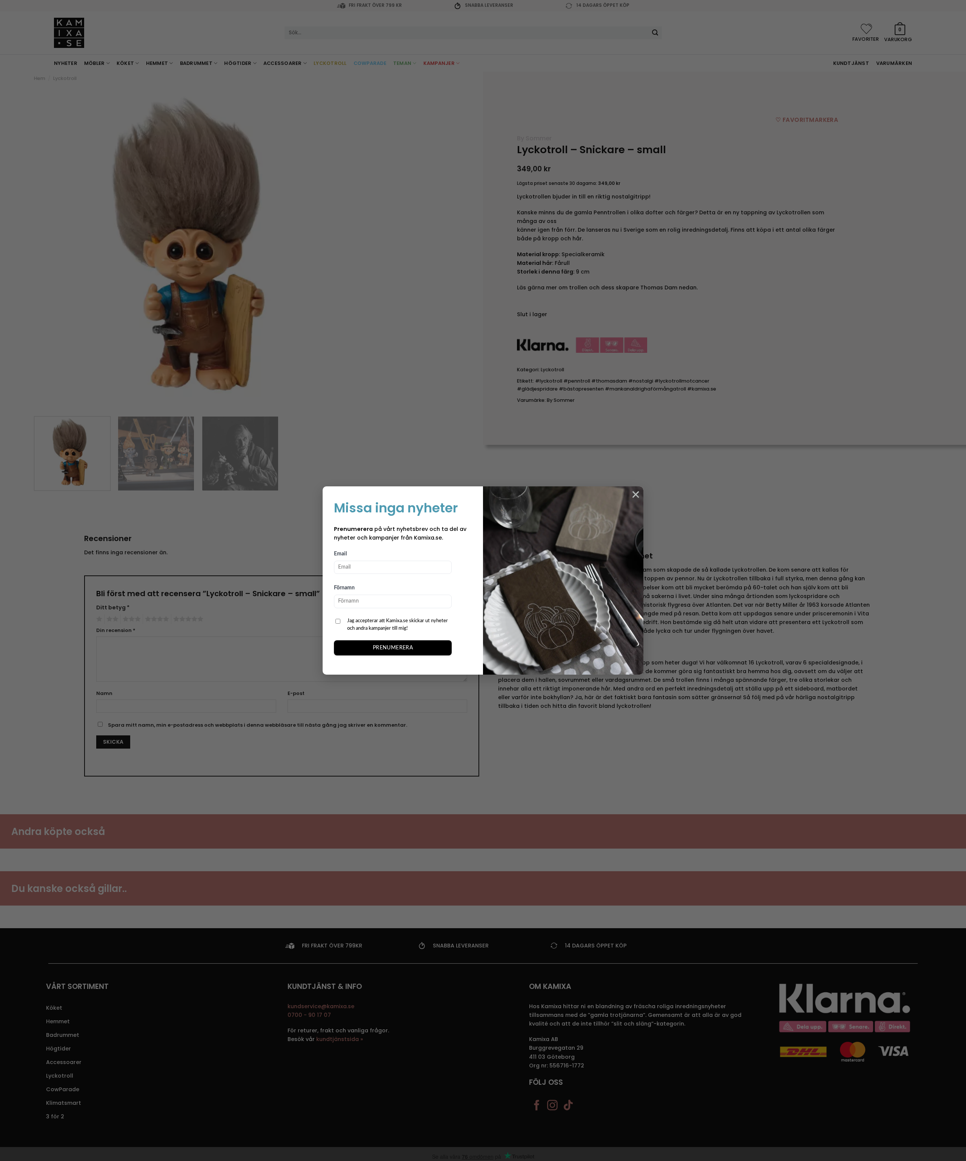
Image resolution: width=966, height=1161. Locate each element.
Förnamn (344, 587)
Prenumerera (393, 647)
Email (340, 554)
